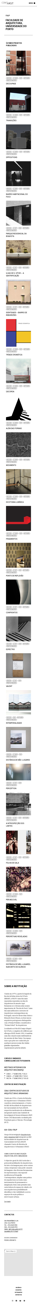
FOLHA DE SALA (12, 863)
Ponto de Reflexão (14, 576)
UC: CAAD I (15, 188)
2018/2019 (9, 680)
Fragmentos (11, 539)
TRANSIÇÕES (11, 120)
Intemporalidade (14, 723)
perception (11, 788)
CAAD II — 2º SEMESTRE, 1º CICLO (17, 1076)
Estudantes (18, 1292)
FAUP (21, 78)
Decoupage (11, 84)
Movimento (11, 465)
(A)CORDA (10, 391)
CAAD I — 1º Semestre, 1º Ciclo (16, 1074)
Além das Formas (14, 428)
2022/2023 (9, 349)
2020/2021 (9, 717)
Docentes (18, 1290)
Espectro (10, 649)
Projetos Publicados (11, 80)
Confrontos (12, 612)
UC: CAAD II (15, 78)
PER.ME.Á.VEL (11, 899)
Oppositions (11, 157)
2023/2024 (9, 78)
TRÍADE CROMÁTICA (14, 355)
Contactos (18, 1295)
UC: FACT (15, 228)
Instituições (26, 78)
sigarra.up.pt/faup (11, 1231)
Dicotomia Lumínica (15, 502)
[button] (8, 771)
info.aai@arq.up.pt (16, 1229)
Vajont (9, 686)
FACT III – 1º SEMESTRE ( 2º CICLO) (17, 1078)
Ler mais (7, 1201)
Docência (18, 1287)
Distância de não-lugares (18, 760)
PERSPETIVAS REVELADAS (16, 936)
